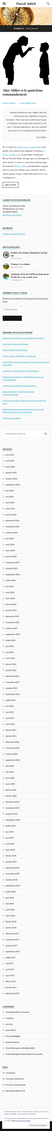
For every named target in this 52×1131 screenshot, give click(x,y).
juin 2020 (10, 766)
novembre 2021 (12, 682)
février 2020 (11, 790)
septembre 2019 (13, 820)
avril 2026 (10, 460)
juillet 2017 (11, 957)
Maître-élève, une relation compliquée (19, 356)
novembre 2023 (12, 562)
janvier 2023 (11, 610)
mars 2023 (10, 598)
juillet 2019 (11, 825)
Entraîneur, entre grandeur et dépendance (21, 371)
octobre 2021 (11, 688)
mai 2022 (10, 652)
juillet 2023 (11, 580)
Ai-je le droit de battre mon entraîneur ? (20, 385)
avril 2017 (10, 969)
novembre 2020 (12, 748)
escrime (9, 1024)
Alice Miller (21, 165)
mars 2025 (10, 508)
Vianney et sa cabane (12, 418)
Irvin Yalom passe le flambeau (15, 344)
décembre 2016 (12, 993)
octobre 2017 (11, 945)
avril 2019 (10, 843)
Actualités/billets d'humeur (17, 1012)
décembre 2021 (12, 676)
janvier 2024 (11, 556)
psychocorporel (12, 1042)
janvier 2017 (11, 987)
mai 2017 (10, 963)
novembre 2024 (12, 526)
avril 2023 (10, 592)
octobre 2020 (11, 754)
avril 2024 (10, 544)
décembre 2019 (12, 802)
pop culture (11, 1030)
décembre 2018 (12, 867)
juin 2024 (10, 538)
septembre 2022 (13, 634)
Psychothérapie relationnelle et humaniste (24, 1054)
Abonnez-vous (12, 318)
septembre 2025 (13, 484)
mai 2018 (10, 903)
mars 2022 (10, 658)
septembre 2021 (13, 694)
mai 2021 (10, 712)
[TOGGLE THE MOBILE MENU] (4, 3)
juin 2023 (10, 586)
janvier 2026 (11, 472)
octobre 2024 (11, 532)
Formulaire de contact (12, 215)
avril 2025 (10, 502)
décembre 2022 (12, 616)
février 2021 (11, 730)
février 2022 (11, 664)
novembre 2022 (12, 622)
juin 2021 (10, 706)
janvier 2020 (11, 796)
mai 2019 (10, 838)
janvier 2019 (11, 861)
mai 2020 (10, 772)
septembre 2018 (13, 885)
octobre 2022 (11, 628)
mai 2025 (10, 496)
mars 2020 (10, 784)
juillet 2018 (11, 891)
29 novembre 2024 (27, 103)
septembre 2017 (13, 951)
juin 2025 (10, 490)
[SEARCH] (45, 433)
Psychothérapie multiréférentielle (20, 1048)
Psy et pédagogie (13, 1036)
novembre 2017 (12, 939)
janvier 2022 (11, 670)
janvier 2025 (11, 514)
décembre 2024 (12, 520)
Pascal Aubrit (26, 3)
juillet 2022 (11, 640)
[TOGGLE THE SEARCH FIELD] (47, 3)
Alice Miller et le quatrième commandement (23, 92)
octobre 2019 (11, 814)
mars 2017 (10, 975)
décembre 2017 (12, 933)
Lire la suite (10, 185)
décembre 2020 (12, 742)
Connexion (10, 1073)
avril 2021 (10, 718)
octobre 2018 (11, 879)
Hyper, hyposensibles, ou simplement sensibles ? (23, 338)
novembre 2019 (12, 808)
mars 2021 (10, 724)
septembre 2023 (13, 574)
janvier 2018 (11, 927)
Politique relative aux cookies (21, 1121)
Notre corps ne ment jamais (29, 146)
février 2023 (11, 604)
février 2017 (11, 981)
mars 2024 (10, 550)
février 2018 (11, 921)
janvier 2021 (11, 736)
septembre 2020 (13, 760)
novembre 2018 (12, 873)
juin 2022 (10, 646)
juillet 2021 (11, 700)
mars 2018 (10, 915)
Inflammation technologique (15, 350)
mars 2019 (10, 850)
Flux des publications (15, 1078)
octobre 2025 (11, 478)
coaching (9, 1018)
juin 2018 (10, 897)
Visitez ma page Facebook (14, 234)
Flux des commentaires (16, 1084)
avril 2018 (10, 909)
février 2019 (11, 855)
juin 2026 (10, 454)
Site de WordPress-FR (15, 1091)
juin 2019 (10, 832)
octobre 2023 (11, 568)
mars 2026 (10, 466)
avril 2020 (10, 778)
